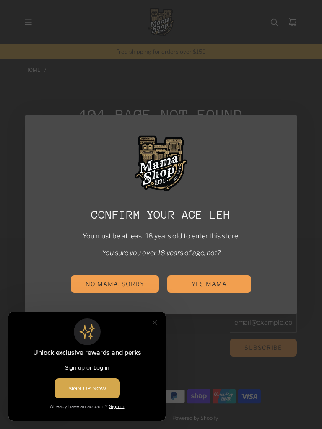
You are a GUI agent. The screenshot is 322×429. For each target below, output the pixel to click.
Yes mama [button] (209, 283)
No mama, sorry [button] (115, 283)
